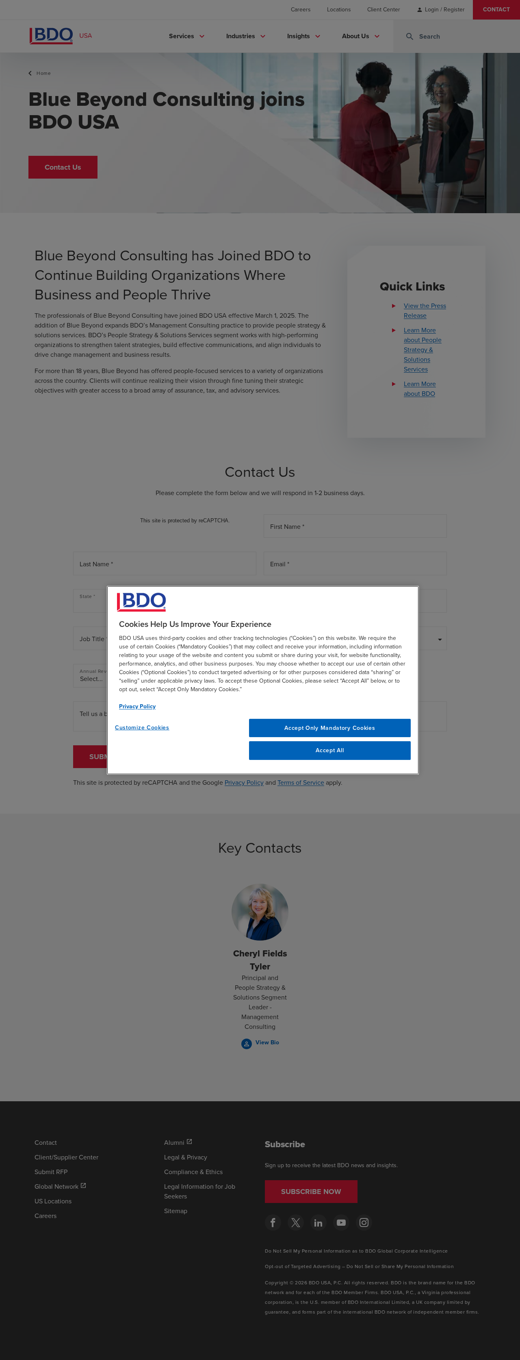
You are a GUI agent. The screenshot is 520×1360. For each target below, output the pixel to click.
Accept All (330, 750)
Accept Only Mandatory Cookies (329, 727)
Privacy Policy (137, 706)
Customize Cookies (142, 727)
